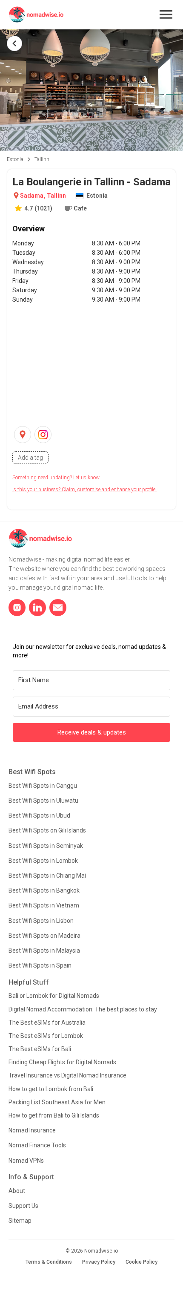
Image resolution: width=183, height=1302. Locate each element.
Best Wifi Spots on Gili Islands (47, 830)
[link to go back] (14, 43)
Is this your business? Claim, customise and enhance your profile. (84, 490)
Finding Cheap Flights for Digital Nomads (62, 1062)
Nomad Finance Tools (37, 1145)
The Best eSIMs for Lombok (46, 1035)
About (17, 1190)
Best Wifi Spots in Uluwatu (43, 800)
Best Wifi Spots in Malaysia (44, 950)
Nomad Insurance (32, 1130)
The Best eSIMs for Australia (47, 1022)
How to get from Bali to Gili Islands (54, 1115)
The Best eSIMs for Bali (40, 1049)
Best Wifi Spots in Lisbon (41, 920)
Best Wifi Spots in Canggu (43, 785)
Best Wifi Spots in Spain (40, 965)
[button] (165, 14)
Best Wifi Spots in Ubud (39, 815)
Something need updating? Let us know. (56, 478)
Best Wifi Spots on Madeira (44, 935)
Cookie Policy (141, 1262)
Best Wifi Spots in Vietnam (44, 905)
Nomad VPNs (26, 1160)
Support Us (23, 1205)
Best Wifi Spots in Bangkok (44, 890)
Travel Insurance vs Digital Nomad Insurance (67, 1075)
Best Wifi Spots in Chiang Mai (47, 875)
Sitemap (20, 1220)
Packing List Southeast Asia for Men (57, 1102)
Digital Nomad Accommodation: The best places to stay (83, 1009)
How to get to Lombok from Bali (51, 1089)
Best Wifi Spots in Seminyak (46, 845)
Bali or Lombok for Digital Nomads (54, 995)
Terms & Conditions (49, 1262)
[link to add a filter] (30, 458)
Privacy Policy (98, 1262)
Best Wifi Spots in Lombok (43, 860)
